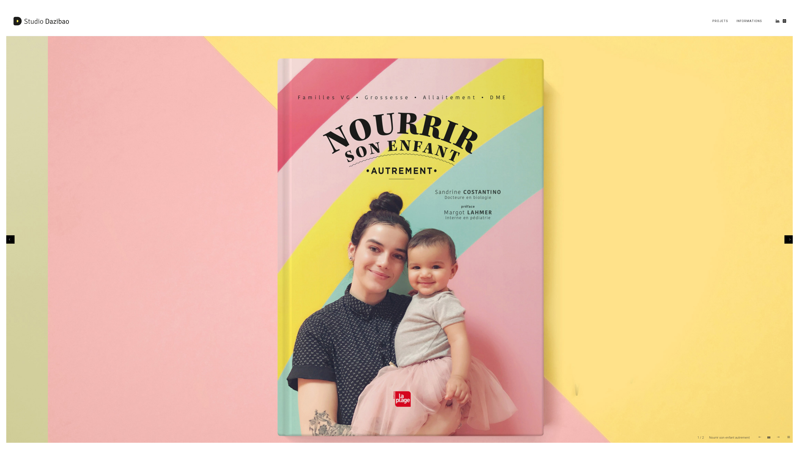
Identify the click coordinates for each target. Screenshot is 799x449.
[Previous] (10, 239)
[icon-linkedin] (779, 21)
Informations (749, 21)
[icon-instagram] (785, 21)
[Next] (788, 239)
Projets (720, 21)
